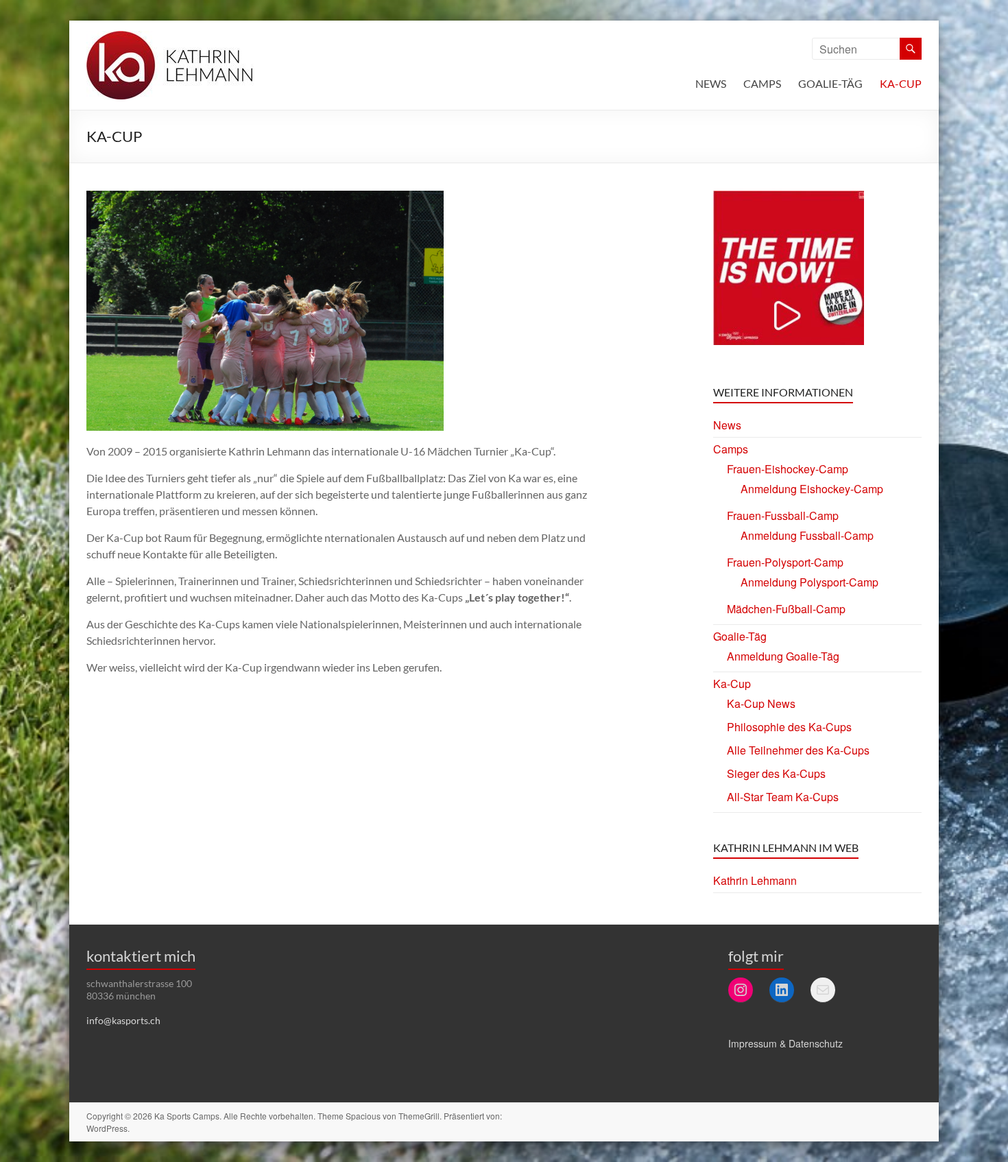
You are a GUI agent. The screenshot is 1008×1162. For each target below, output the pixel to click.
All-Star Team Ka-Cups (783, 797)
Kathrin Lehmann (755, 880)
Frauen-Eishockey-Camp (787, 469)
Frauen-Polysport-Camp (785, 562)
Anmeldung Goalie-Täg (783, 656)
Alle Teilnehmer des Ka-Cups (798, 750)
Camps (762, 83)
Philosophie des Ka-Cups (789, 727)
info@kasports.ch (123, 1020)
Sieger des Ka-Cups (776, 773)
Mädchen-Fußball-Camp (786, 609)
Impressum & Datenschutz (785, 1043)
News (710, 83)
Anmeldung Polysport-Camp (809, 582)
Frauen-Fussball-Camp (783, 515)
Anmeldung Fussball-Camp (807, 535)
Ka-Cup (901, 83)
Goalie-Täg (830, 83)
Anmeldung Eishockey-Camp (812, 489)
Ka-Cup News (761, 703)
